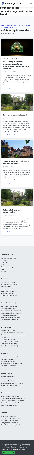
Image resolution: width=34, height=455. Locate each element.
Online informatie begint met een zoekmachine (16, 162)
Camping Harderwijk (8, 339)
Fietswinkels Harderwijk (9, 285)
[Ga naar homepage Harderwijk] (11, 3)
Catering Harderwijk (8, 309)
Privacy (3, 271)
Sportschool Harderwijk (9, 385)
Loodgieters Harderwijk (9, 315)
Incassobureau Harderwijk (10, 420)
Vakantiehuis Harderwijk (9, 344)
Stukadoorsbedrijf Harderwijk (11, 317)
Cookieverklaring (7, 267)
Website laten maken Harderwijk (12, 383)
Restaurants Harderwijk (9, 306)
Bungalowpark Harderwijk (9, 346)
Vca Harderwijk (6, 379)
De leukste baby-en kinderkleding (11, 211)
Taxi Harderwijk (6, 287)
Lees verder (8, 88)
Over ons (4, 265)
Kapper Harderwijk (7, 289)
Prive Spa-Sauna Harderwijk (10, 418)
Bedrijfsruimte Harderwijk (9, 423)
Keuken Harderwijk (7, 377)
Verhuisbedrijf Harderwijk (9, 320)
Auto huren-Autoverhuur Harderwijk (13, 399)
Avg (2, 269)
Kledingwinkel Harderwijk (9, 381)
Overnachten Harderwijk (9, 342)
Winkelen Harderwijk (8, 331)
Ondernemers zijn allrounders (16, 115)
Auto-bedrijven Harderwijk (10, 396)
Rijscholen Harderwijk (8, 282)
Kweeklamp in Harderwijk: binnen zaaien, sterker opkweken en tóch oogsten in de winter (16, 65)
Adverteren (5, 263)
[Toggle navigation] (31, 3)
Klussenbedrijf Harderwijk (9, 357)
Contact (4, 260)
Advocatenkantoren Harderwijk (12, 403)
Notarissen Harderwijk (8, 359)
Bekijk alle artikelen (6, 33)
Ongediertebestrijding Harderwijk (12, 425)
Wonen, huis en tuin (11, 59)
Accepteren (8, 452)
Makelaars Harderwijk (8, 366)
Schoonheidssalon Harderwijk (11, 311)
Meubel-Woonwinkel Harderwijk (12, 333)
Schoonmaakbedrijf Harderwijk (11, 363)
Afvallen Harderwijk (7, 293)
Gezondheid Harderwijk (9, 291)
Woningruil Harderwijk (8, 416)
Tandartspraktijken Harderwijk (11, 313)
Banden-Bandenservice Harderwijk (13, 401)
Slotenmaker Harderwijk (9, 405)
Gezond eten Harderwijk (9, 296)
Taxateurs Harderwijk (8, 361)
